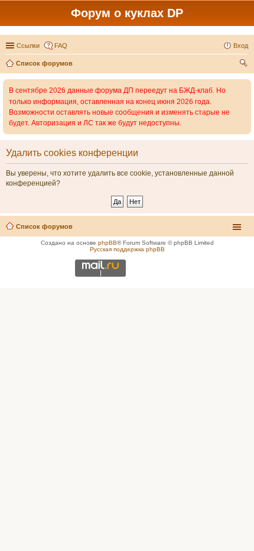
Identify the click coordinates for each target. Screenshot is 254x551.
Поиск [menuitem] (244, 64)
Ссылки (28, 45)
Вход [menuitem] (240, 45)
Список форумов (44, 226)
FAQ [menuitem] (60, 45)
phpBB (107, 242)
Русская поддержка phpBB (127, 249)
